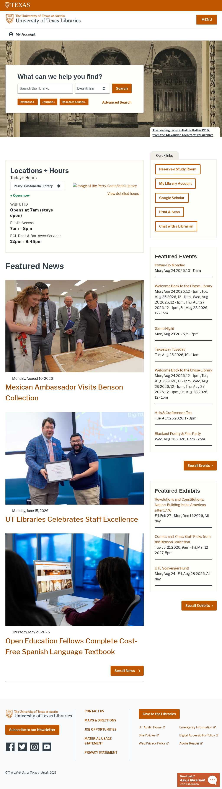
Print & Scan (169, 212)
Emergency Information (195, 727)
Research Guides (74, 102)
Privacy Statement (101, 752)
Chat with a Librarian (176, 226)
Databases (28, 102)
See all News (124, 671)
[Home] (43, 19)
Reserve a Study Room (177, 169)
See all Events (199, 466)
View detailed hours (123, 193)
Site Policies (147, 735)
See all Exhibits (197, 606)
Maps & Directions (100, 720)
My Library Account (175, 184)
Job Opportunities (100, 729)
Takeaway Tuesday (170, 349)
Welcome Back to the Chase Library (183, 286)
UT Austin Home (150, 727)
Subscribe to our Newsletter (32, 730)
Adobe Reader (189, 743)
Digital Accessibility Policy (197, 735)
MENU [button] (206, 20)
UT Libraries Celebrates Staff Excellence (71, 519)
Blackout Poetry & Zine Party (178, 434)
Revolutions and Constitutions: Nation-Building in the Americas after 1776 (180, 504)
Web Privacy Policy (152, 743)
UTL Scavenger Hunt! (172, 568)
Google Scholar (171, 198)
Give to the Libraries (159, 714)
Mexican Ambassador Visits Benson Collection (64, 392)
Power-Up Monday (170, 265)
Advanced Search (117, 102)
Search (122, 88)
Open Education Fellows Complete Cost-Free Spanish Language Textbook (71, 646)
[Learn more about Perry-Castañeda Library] (105, 185)
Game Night (164, 329)
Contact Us (94, 711)
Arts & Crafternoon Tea (173, 413)
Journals (48, 102)
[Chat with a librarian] (198, 779)
